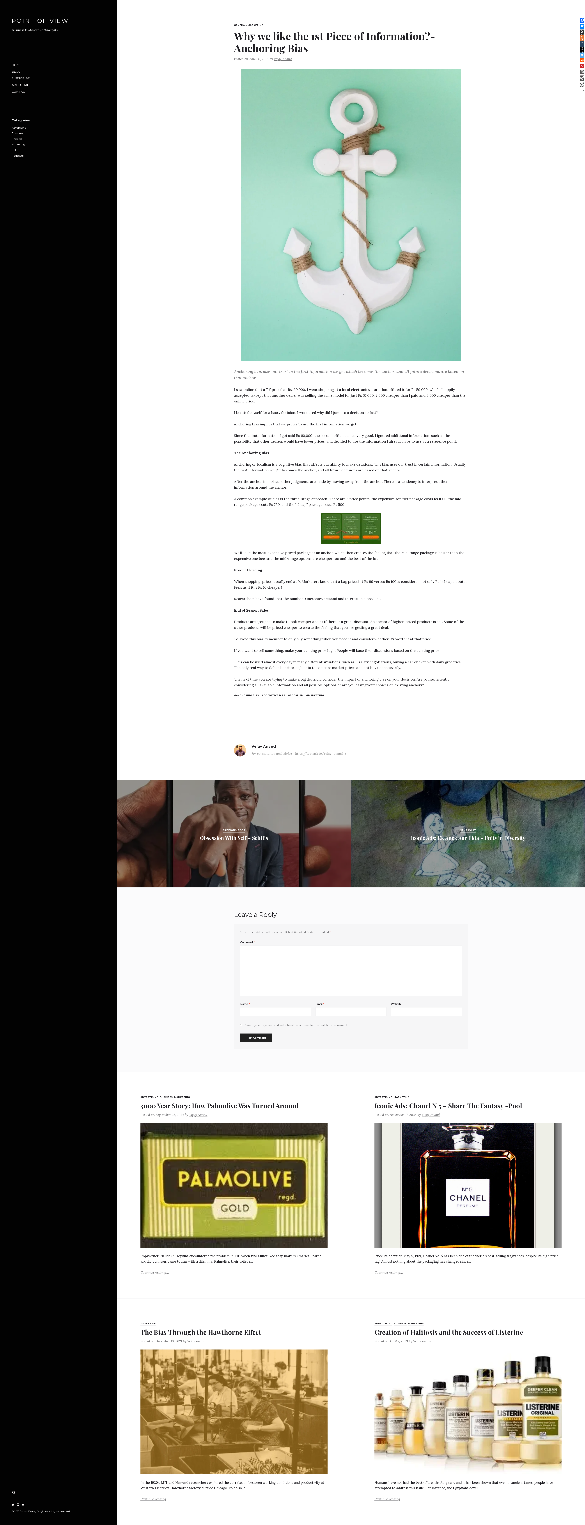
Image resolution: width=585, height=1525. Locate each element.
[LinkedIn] (18, 1504)
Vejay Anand (283, 59)
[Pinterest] (582, 66)
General (17, 138)
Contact (19, 91)
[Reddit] (582, 60)
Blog (16, 71)
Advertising (19, 127)
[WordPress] (582, 77)
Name (245, 1004)
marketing (316, 695)
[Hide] (584, 91)
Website (396, 1004)
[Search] (14, 1492)
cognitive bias (274, 695)
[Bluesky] (582, 26)
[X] (582, 32)
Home (17, 65)
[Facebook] (582, 20)
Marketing (18, 144)
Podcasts (18, 155)
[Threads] (582, 49)
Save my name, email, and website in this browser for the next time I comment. (296, 1025)
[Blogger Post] (582, 72)
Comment (247, 942)
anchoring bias (247, 695)
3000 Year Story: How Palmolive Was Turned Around (219, 1105)
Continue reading (154, 1272)
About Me (20, 85)
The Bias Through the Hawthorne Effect (200, 1332)
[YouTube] (23, 1504)
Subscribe (21, 78)
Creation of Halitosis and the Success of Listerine (448, 1332)
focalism (296, 695)
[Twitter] (13, 1504)
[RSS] (582, 37)
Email (320, 1004)
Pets (15, 150)
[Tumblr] (582, 43)
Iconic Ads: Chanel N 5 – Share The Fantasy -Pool (448, 1105)
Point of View (40, 21)
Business (17, 133)
